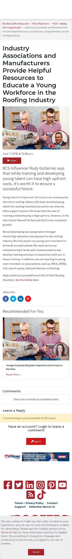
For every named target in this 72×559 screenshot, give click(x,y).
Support (20, 506)
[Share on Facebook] (6, 299)
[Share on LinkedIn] (20, 299)
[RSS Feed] (30, 495)
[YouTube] (62, 485)
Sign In (37, 441)
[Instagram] (40, 485)
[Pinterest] (51, 485)
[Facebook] (8, 485)
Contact (52, 503)
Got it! (36, 552)
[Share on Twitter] (13, 299)
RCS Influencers (41, 23)
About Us (48, 506)
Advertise (35, 506)
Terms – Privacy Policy (29, 503)
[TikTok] (41, 495)
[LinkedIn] (30, 485)
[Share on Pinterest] (28, 299)
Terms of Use (9, 532)
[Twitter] (19, 485)
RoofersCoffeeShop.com (16, 23)
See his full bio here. (27, 280)
